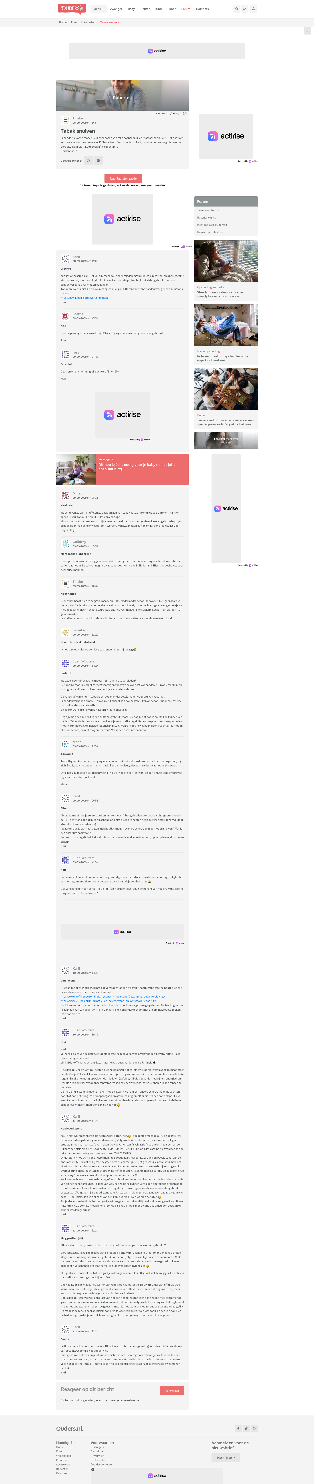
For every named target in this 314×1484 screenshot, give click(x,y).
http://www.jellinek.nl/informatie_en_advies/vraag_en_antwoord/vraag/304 (108, 1001)
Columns (61, 1460)
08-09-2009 (79, 122)
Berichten (62, 1469)
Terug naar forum (208, 210)
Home (63, 22)
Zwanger (116, 9)
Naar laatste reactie (123, 178)
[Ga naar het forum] (244, 9)
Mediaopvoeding (208, 351)
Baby (131, 9)
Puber (172, 9)
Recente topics (206, 217)
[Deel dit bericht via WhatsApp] (88, 160)
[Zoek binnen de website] (236, 9)
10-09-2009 (79, 973)
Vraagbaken (63, 1455)
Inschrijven (224, 1457)
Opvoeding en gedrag (211, 287)
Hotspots (202, 9)
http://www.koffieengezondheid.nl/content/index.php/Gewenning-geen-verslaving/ (113, 996)
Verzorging (105, 459)
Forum (185, 9)
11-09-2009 (79, 1121)
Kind (158, 9)
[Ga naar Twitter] (246, 1428)
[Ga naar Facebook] (238, 1428)
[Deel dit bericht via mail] (98, 160)
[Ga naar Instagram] (254, 1428)
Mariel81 (79, 742)
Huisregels (97, 1447)
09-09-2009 (79, 356)
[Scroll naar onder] (307, 31)
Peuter (145, 9)
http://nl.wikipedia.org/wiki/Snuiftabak (85, 297)
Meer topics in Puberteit (212, 225)
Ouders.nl (69, 1428)
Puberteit (90, 22)
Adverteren (63, 1464)
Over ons (61, 1473)
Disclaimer (97, 1451)
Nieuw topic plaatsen (210, 232)
